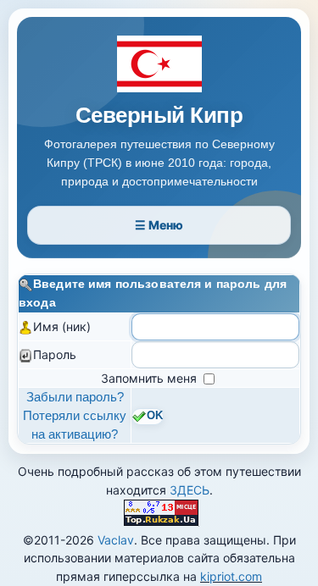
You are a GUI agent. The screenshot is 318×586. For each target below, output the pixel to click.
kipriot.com (231, 576)
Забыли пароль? (75, 397)
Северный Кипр (159, 115)
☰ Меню (159, 225)
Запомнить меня (150, 378)
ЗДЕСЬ (189, 490)
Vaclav (116, 540)
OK (155, 417)
